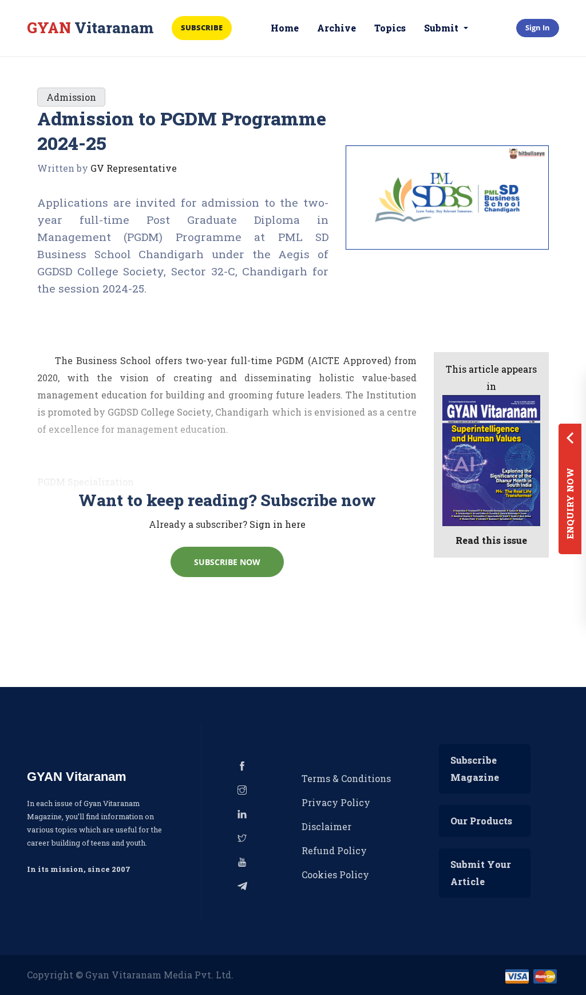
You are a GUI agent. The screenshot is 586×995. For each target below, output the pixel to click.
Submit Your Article (480, 872)
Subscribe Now (227, 561)
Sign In (537, 27)
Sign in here (278, 524)
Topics (390, 28)
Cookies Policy (335, 874)
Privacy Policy (336, 802)
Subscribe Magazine (474, 768)
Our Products (481, 821)
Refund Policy (334, 850)
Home (285, 28)
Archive (336, 28)
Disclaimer (326, 826)
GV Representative (133, 168)
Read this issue (491, 540)
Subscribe (202, 27)
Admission (71, 97)
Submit (442, 28)
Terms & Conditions (346, 778)
